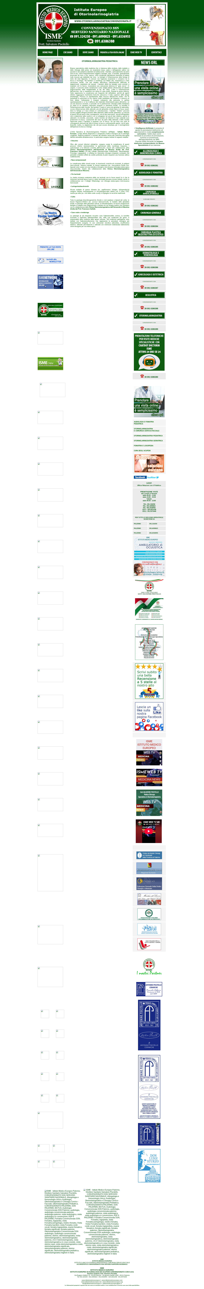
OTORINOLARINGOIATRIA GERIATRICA (148, 441)
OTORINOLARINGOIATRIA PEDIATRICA (148, 436)
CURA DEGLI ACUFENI (142, 451)
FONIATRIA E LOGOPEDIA (143, 446)
